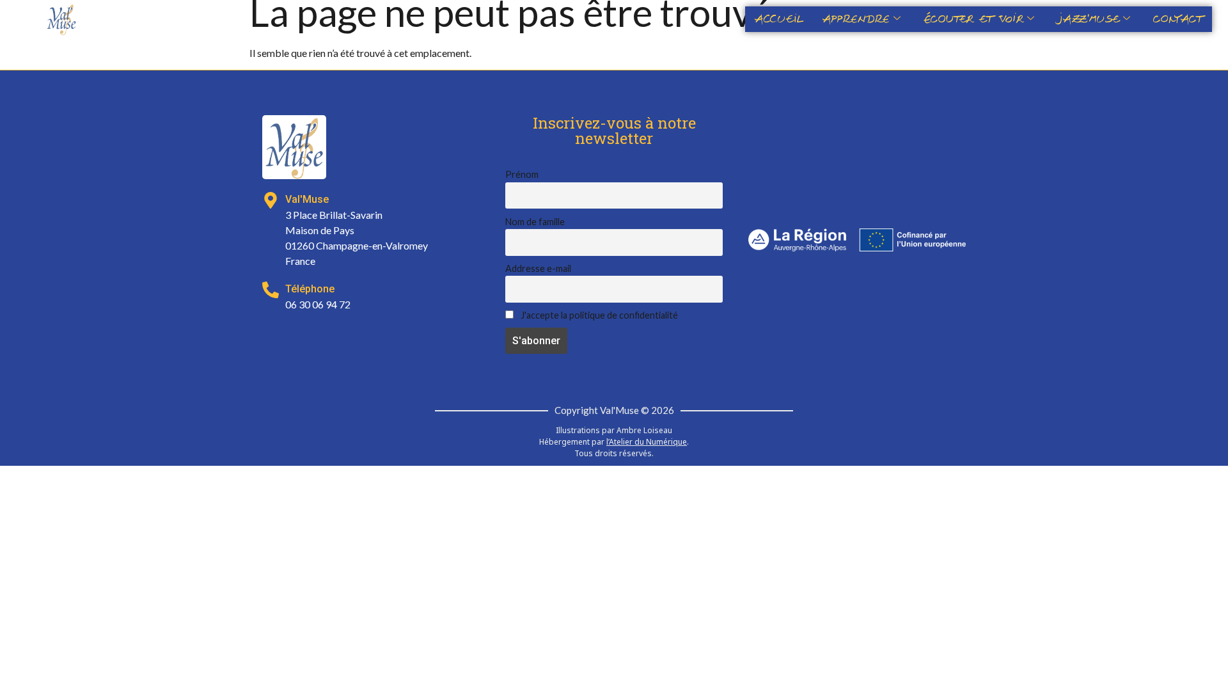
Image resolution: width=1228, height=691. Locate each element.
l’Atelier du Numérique (646, 441)
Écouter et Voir (973, 19)
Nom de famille (535, 221)
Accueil (779, 19)
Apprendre (856, 19)
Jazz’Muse (1088, 19)
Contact (1177, 19)
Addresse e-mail (538, 268)
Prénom (522, 174)
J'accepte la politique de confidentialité (598, 315)
